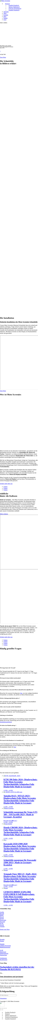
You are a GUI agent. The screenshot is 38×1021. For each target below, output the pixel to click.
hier (21, 693)
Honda (2, 918)
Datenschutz (3, 955)
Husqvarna (3, 920)
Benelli (2, 913)
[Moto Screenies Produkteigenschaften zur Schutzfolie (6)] (19, 237)
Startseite (6, 11)
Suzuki (2, 925)
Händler (2, 944)
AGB (1, 950)
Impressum (3, 952)
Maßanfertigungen (5, 947)
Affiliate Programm (5, 945)
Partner (6, 18)
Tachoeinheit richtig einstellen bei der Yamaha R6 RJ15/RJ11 (17, 968)
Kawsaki (2, 921)
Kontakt (6, 15)
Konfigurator (3, 959)
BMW (2, 915)
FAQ (5, 19)
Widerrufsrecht (4, 953)
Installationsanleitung (6, 722)
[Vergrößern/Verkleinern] (0, 1008)
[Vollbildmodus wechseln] (2, 1008)
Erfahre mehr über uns (6, 483)
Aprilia (2, 912)
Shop (5, 13)
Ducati (2, 917)
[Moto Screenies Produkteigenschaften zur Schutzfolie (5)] (19, 276)
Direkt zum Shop (5, 929)
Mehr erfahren (4, 514)
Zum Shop (3, 57)
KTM (1, 923)
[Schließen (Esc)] (6, 1008)
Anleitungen (3, 958)
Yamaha (2, 926)
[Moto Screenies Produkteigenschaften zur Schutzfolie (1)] (19, 314)
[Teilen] (4, 1008)
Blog (5, 16)
